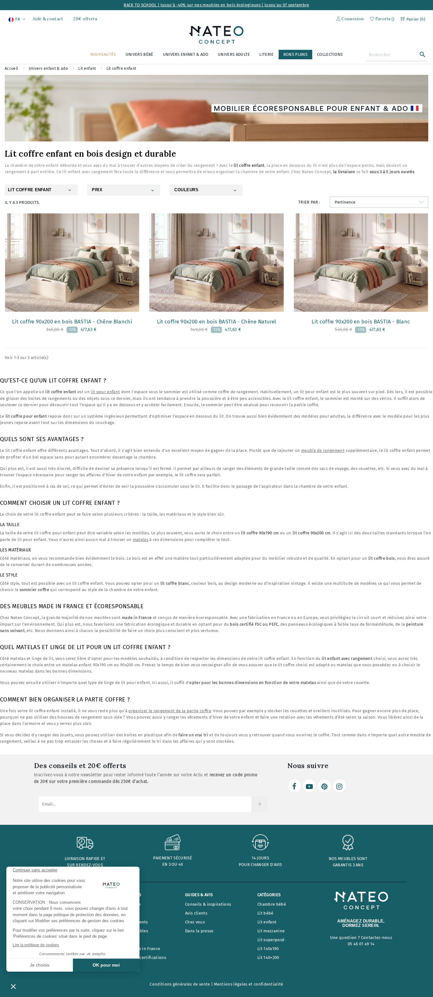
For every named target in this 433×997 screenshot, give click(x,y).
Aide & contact (48, 19)
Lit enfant (266, 922)
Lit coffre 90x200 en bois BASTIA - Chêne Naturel (216, 321)
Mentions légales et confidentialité (248, 984)
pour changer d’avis (260, 864)
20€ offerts (85, 19)
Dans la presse (199, 931)
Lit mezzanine (271, 931)
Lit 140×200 (268, 957)
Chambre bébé (271, 904)
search (422, 54)
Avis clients (196, 913)
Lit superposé (270, 939)
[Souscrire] (259, 804)
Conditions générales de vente (180, 984)
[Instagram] (339, 786)
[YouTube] (309, 786)
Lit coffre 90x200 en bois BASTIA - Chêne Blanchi (72, 321)
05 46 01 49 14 (361, 944)
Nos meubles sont (348, 858)
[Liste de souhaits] (131, 305)
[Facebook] (294, 786)
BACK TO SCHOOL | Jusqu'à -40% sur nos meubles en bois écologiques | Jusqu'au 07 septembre (216, 5)
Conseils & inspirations (208, 904)
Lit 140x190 (268, 948)
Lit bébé (265, 913)
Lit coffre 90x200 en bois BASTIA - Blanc (361, 321)
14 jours (260, 858)
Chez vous (195, 922)
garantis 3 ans (348, 865)
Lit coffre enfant (29, 189)
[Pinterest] (324, 786)
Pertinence (345, 202)
